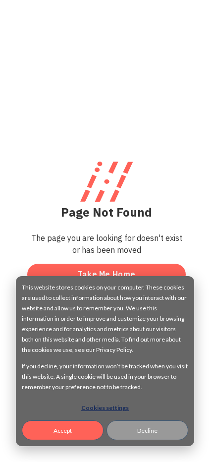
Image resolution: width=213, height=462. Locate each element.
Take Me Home (107, 274)
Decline (147, 430)
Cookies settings (105, 407)
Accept (62, 430)
